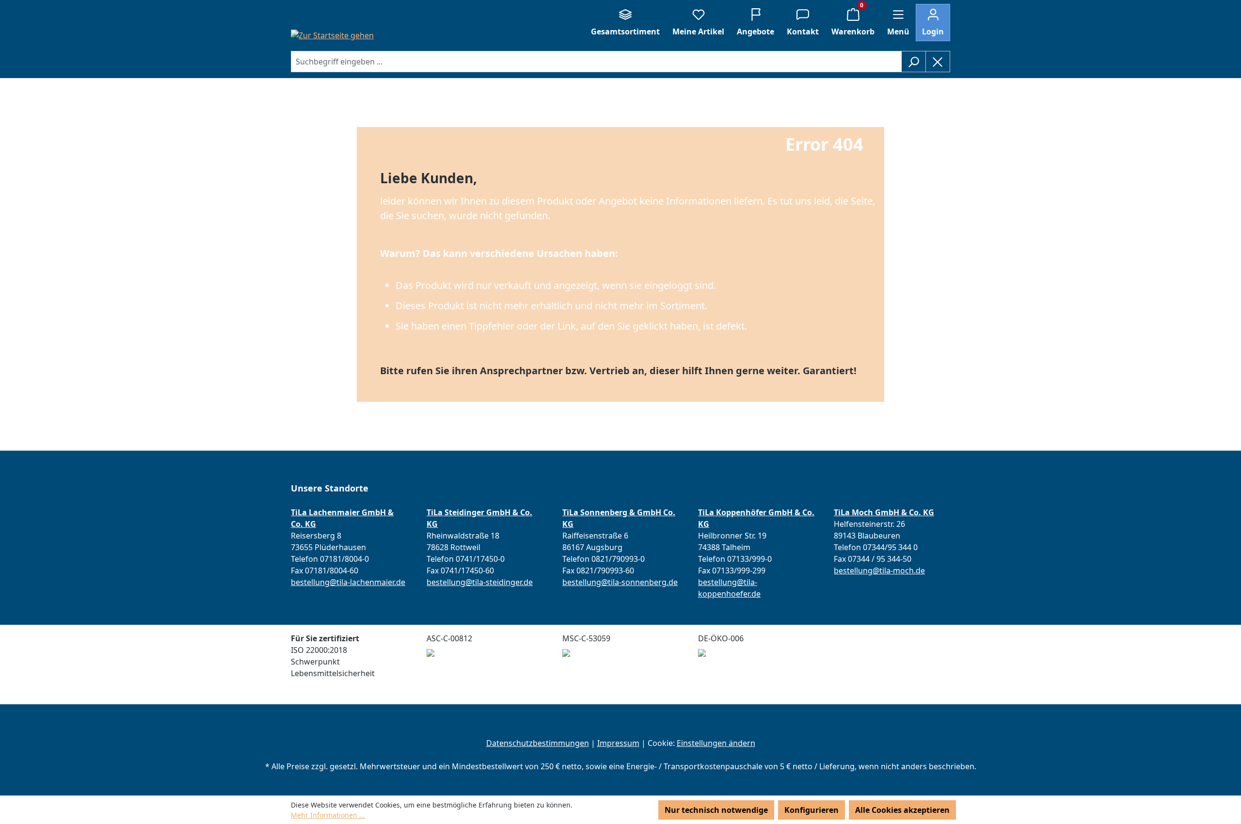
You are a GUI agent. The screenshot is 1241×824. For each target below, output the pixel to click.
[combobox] (596, 61)
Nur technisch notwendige (716, 810)
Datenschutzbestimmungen (537, 743)
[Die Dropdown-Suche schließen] (937, 61)
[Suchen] (913, 61)
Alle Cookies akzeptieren (902, 810)
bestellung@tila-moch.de (879, 570)
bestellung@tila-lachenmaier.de (348, 582)
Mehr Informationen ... (328, 815)
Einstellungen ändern (716, 743)
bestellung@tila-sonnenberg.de (620, 582)
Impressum (618, 743)
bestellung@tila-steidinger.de (480, 582)
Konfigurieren (811, 810)
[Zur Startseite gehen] (332, 35)
